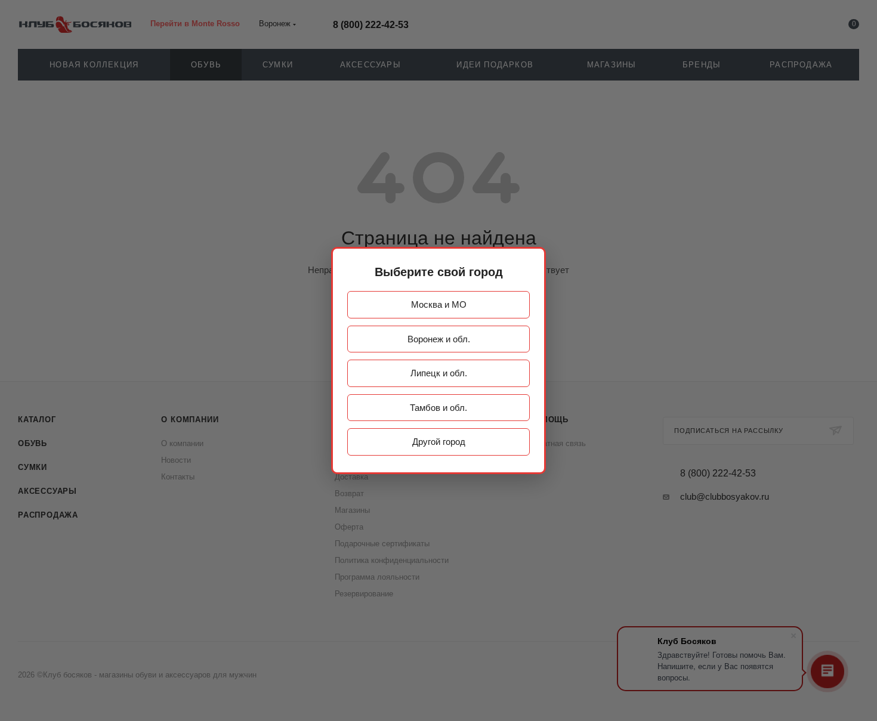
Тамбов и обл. (438, 408)
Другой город (438, 442)
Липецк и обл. (438, 373)
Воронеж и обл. (438, 339)
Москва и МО (439, 304)
